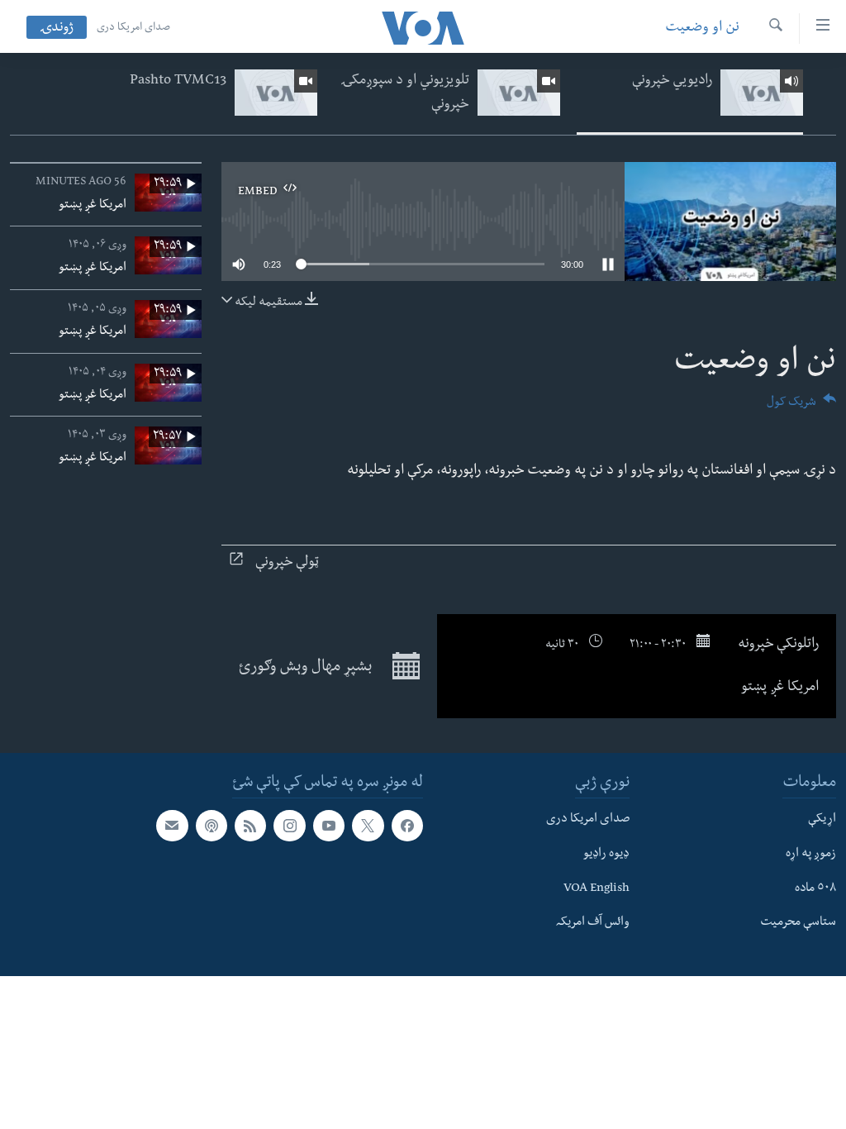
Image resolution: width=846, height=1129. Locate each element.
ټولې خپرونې (287, 563)
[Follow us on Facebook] (407, 825)
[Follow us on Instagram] (289, 825)
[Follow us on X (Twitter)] (367, 825)
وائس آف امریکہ (593, 923)
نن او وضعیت (702, 28)
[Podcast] (211, 825)
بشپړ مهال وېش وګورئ (307, 667)
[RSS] (250, 825)
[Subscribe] (172, 825)
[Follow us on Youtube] (329, 825)
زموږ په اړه (811, 853)
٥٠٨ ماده (815, 888)
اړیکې (822, 819)
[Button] (801, 407)
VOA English (596, 888)
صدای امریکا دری (133, 28)
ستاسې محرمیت (798, 923)
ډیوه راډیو (606, 853)
